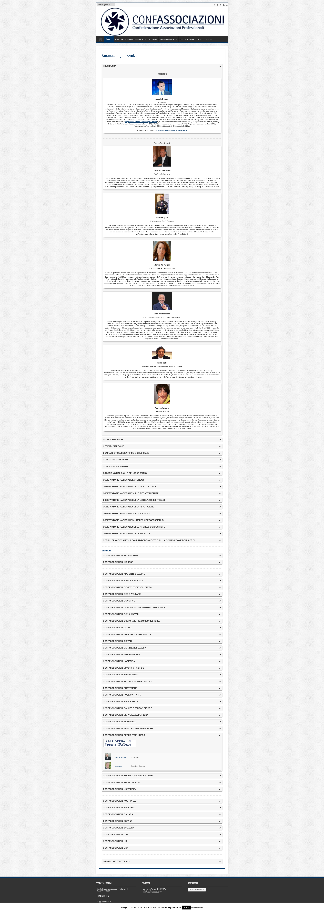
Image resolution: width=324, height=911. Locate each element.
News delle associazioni (168, 39)
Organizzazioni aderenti (124, 39)
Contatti (209, 39)
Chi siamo (109, 39)
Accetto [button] (186, 907)
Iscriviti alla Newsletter (197, 890)
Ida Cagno (118, 766)
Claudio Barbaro (120, 757)
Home (100, 39)
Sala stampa (152, 39)
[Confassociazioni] (162, 21)
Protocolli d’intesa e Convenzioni (191, 39)
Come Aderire (140, 39)
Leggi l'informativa (104, 902)
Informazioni (197, 907)
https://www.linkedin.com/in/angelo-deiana (141, 122)
